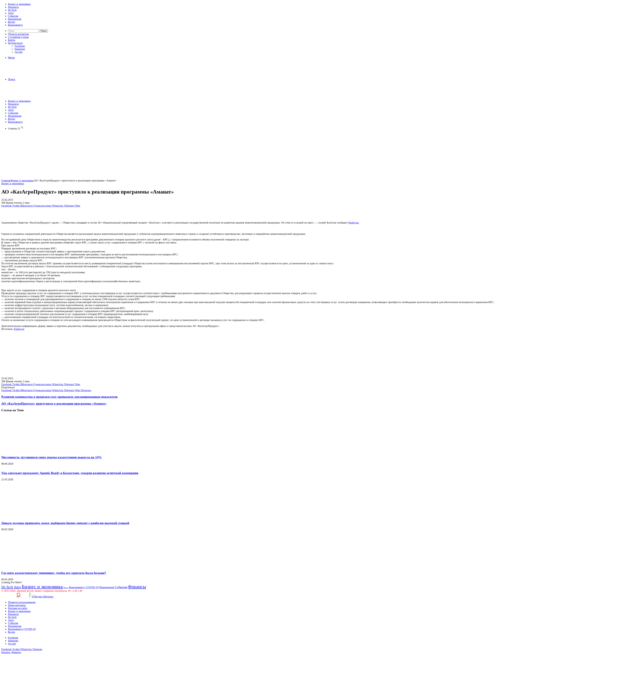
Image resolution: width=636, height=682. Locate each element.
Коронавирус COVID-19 (84, 587)
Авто (11, 13)
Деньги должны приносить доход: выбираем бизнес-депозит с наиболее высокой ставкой (65, 523)
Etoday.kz (353, 222)
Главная (5, 180)
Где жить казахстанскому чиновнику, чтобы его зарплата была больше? (53, 573)
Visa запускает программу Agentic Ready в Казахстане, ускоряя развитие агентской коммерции (69, 473)
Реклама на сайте (17, 608)
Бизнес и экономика (19, 4)
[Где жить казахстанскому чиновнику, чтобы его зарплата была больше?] (33, 566)
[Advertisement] (100, 156)
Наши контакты (17, 605)
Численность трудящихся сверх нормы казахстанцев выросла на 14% (51, 457)
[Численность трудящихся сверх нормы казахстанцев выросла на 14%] (33, 450)
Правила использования (21, 602)
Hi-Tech (12, 10)
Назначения (14, 19)
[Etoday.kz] (26, 73)
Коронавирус (15, 25)
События (13, 16)
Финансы (13, 7)
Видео (11, 22)
